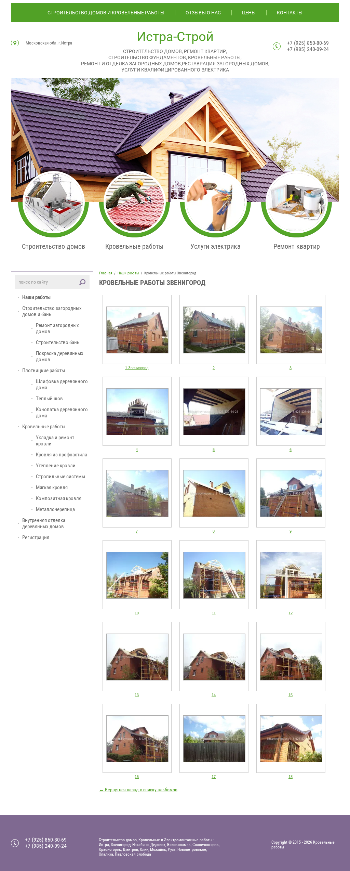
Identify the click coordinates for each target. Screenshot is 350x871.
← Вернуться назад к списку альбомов (138, 789)
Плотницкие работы (43, 370)
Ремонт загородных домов (57, 328)
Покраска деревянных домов (59, 356)
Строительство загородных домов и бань (52, 311)
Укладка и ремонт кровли (55, 440)
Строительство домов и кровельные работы (106, 12)
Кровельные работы (43, 427)
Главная (105, 273)
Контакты (289, 12)
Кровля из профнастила (61, 455)
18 (290, 777)
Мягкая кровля (52, 487)
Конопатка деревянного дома (62, 412)
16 (137, 777)
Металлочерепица (55, 509)
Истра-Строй (175, 36)
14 (214, 695)
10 (137, 613)
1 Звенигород (136, 368)
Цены (249, 12)
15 (290, 695)
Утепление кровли (56, 466)
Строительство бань (57, 342)
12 (290, 613)
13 (137, 695)
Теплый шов (49, 398)
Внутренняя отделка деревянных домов (43, 523)
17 (214, 777)
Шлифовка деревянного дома (62, 384)
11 (214, 613)
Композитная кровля (58, 498)
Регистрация (35, 537)
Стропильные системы (60, 476)
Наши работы (36, 297)
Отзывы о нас (203, 12)
